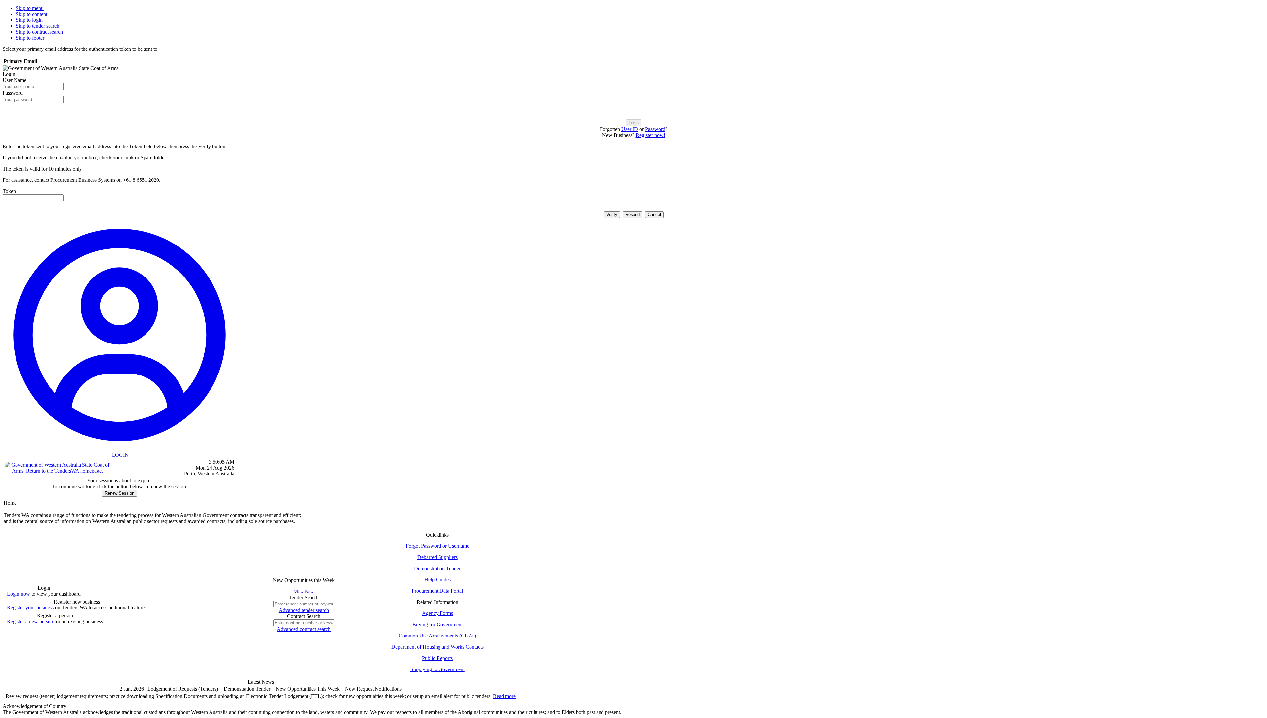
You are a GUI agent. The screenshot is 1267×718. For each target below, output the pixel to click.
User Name (14, 80)
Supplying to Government (437, 669)
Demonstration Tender (437, 568)
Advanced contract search (304, 629)
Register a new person (30, 621)
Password (13, 93)
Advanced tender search (304, 610)
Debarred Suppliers (437, 557)
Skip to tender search (37, 26)
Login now (18, 594)
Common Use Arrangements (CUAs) (437, 635)
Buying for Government (437, 624)
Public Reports (437, 658)
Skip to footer (30, 38)
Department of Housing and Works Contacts (437, 647)
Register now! (650, 135)
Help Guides (437, 579)
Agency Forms (437, 613)
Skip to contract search (39, 32)
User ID (629, 129)
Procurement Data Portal (437, 591)
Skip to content (31, 14)
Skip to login (29, 20)
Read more (504, 696)
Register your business (30, 607)
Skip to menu (30, 8)
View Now (304, 591)
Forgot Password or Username (437, 546)
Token (9, 191)
